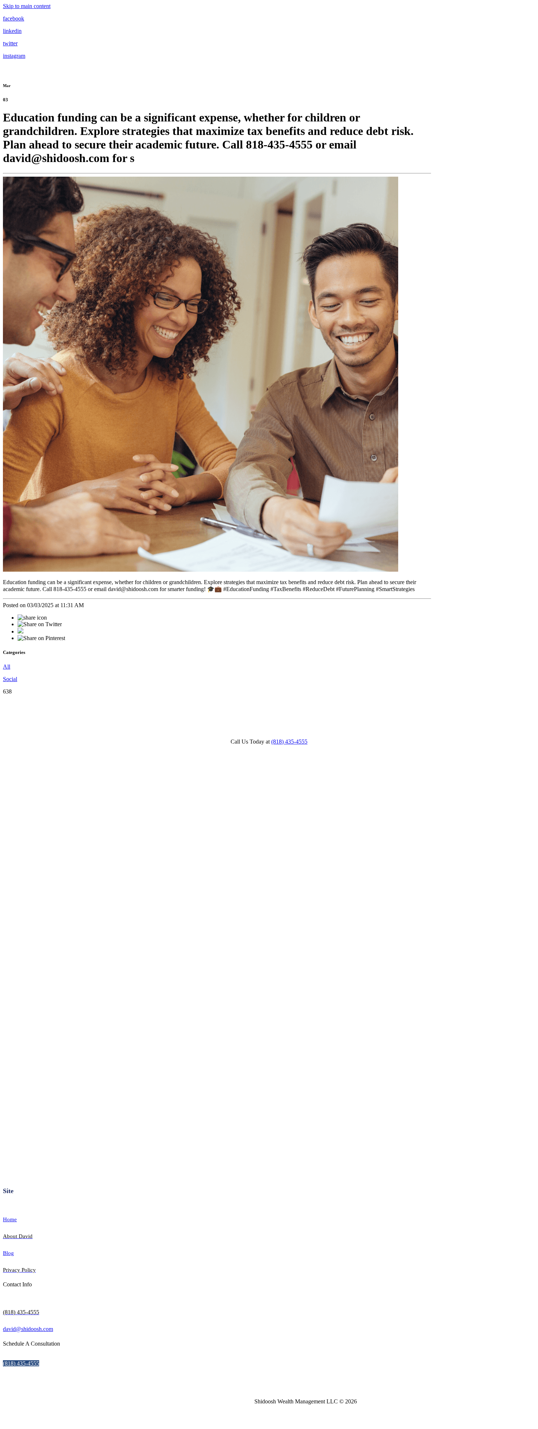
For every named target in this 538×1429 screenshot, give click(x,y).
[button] (21, 1363)
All (6, 666)
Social (10, 679)
